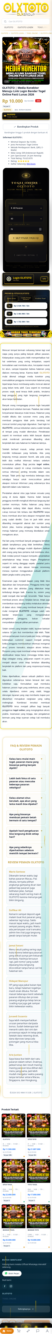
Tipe (11, 214)
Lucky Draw (11, 298)
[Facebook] (4, 1286)
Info (44, 279)
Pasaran (12, 203)
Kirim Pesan (14, 1274)
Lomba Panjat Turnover (26, 298)
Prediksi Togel (40, 298)
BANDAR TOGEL (9, 1303)
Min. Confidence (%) (19, 224)
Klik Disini (31, 164)
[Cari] (5, 21)
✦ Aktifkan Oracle (26, 238)
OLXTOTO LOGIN (25, 27)
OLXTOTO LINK (46, 33)
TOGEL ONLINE (32, 33)
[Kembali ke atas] (47, 1315)
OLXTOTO (8, 27)
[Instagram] (11, 1286)
